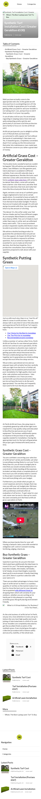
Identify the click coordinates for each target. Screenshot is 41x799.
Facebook (19, 647)
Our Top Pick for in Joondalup (19, 335)
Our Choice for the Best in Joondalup (21, 333)
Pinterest (19, 651)
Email (18, 655)
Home (19, 4)
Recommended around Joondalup (20, 337)
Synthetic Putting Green (14, 52)
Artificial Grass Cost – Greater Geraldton (21, 49)
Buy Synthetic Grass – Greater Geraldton (21, 58)
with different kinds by (24, 590)
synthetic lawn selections (17, 180)
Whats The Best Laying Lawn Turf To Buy (21, 715)
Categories (31, 4)
